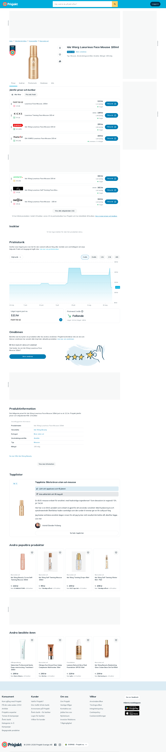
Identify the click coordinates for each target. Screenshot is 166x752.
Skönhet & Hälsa (21, 41)
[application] (64, 284)
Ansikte (36, 438)
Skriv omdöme (81, 52)
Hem (11, 41)
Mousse (37, 442)
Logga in (155, 4)
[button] (59, 47)
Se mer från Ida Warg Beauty (20, 456)
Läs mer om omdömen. (65, 339)
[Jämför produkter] (59, 61)
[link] (22, 570)
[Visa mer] (11, 104)
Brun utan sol (44, 41)
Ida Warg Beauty (40, 430)
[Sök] (115, 4)
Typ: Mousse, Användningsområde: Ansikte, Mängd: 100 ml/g (89, 56)
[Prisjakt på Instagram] (59, 744)
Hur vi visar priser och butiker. (106, 216)
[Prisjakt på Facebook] (55, 744)
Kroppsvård (33, 41)
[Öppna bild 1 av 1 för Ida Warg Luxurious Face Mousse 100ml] (33, 62)
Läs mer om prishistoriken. (49, 249)
